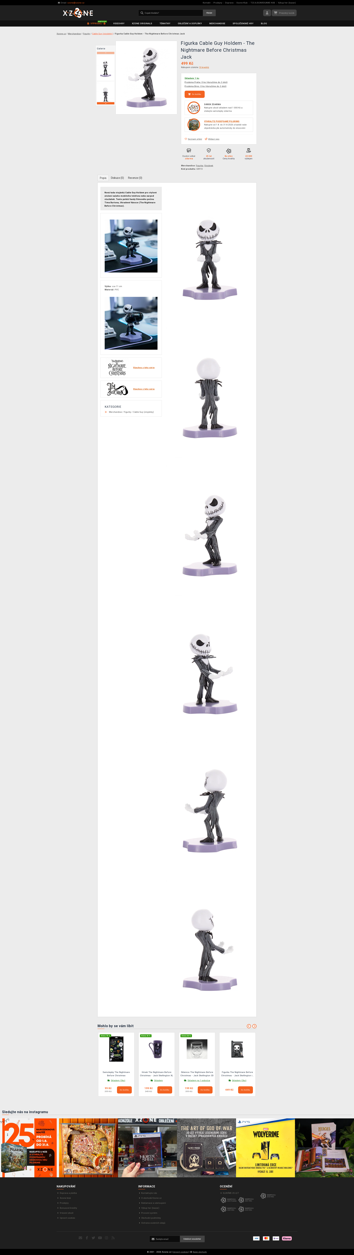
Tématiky (165, 23)
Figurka (199, 166)
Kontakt (207, 3)
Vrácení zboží (66, 1213)
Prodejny (218, 3)
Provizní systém (149, 1213)
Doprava (229, 3)
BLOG (264, 23)
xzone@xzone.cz (72, 3)
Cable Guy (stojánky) (143, 412)
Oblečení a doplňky (190, 23)
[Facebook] (87, 1238)
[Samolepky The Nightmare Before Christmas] (116, 1049)
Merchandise (217, 23)
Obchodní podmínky (151, 1218)
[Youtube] (100, 1238)
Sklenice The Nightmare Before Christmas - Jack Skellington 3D (197, 1074)
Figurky (127, 412)
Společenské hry (243, 23)
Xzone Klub (242, 3)
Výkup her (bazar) (287, 3)
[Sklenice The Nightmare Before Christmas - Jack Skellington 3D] (197, 1049)
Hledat (209, 13)
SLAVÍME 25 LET (231, 1193)
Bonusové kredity (68, 1208)
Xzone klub (65, 1198)
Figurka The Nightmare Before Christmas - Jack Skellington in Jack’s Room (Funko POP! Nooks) (237, 1074)
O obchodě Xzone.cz (151, 1198)
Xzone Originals (142, 23)
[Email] (80, 1238)
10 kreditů (204, 67)
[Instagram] (106, 1238)
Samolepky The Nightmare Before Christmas (116, 1074)
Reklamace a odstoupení (153, 1203)
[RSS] (113, 1238)
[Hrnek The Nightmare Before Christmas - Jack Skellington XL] (156, 1049)
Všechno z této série (144, 368)
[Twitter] (93, 1238)
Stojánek (208, 166)
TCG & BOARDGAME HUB (263, 3)
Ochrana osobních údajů (153, 1223)
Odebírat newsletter (192, 1239)
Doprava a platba (68, 1193)
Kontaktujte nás (149, 1193)
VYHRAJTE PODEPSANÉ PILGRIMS (222, 121)
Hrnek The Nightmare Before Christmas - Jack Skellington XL (156, 1074)
